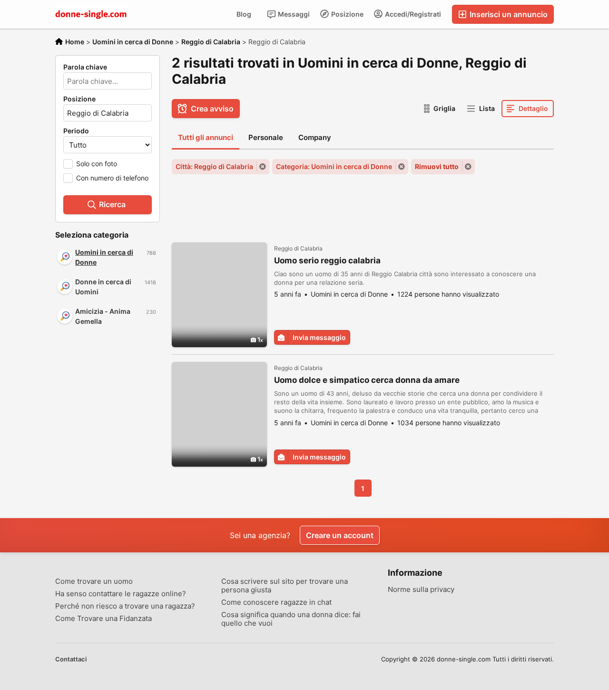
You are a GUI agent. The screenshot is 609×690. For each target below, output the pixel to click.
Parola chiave (85, 67)
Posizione (346, 14)
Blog (243, 14)
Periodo (76, 131)
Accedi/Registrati (412, 14)
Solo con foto (96, 164)
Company (314, 137)
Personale (265, 137)
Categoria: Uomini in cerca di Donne (334, 166)
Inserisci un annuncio (508, 14)
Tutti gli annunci (205, 137)
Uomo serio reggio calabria (327, 260)
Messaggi (293, 14)
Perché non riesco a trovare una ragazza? (125, 606)
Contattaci (71, 659)
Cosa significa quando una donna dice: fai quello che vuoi (291, 619)
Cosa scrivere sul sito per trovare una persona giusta (284, 585)
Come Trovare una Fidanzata (103, 618)
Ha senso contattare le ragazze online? (120, 594)
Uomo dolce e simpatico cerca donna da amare (367, 380)
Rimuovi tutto (437, 166)
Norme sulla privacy (421, 589)
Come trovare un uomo (94, 581)
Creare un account (339, 535)
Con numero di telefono (112, 178)
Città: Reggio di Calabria (214, 166)
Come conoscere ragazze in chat (276, 602)
